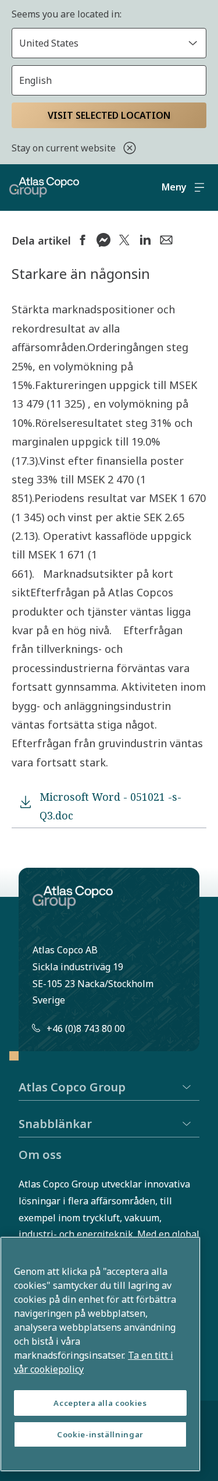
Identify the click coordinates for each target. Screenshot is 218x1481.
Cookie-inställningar (100, 1434)
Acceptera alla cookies (99, 1403)
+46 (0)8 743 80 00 (86, 1028)
